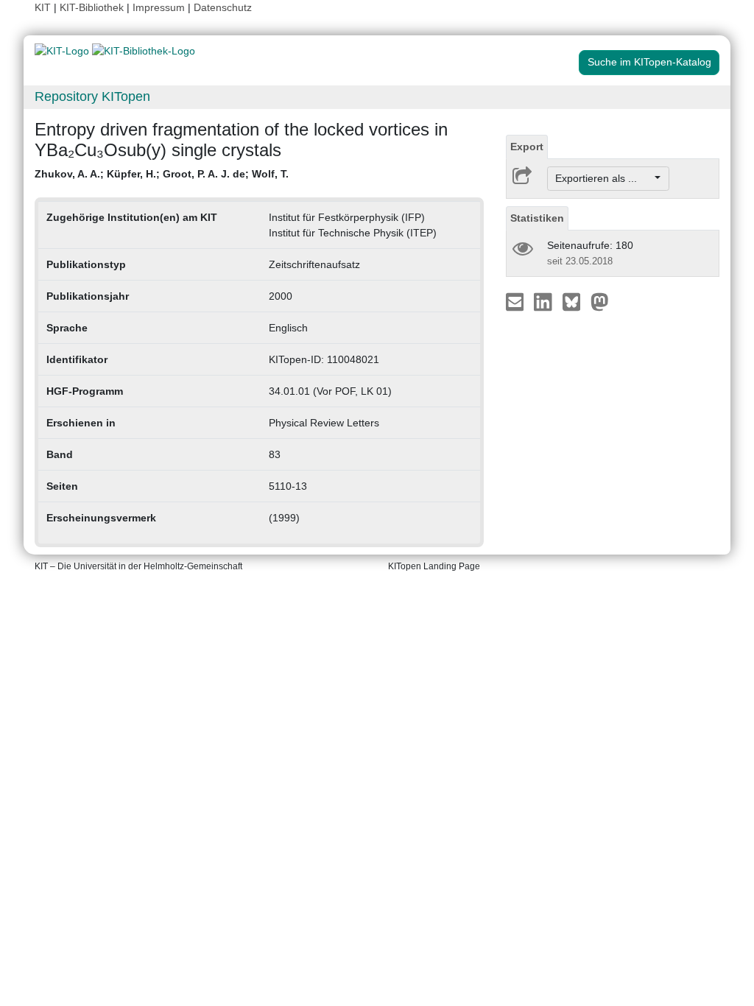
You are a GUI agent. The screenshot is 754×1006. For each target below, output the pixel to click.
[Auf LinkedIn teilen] (544, 301)
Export (526, 146)
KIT (43, 7)
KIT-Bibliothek (93, 7)
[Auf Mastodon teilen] (600, 301)
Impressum (159, 7)
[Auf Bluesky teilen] (575, 301)
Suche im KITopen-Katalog (649, 62)
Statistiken (537, 218)
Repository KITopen (92, 96)
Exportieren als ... (603, 178)
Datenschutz (223, 7)
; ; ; (162, 174)
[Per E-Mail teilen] (516, 301)
